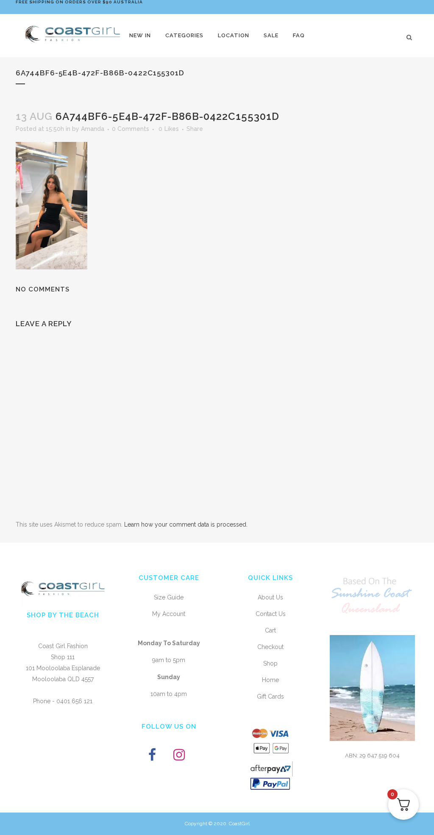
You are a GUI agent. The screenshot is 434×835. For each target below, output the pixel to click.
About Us (270, 597)
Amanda (92, 128)
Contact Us (271, 613)
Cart (270, 630)
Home (270, 680)
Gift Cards (270, 696)
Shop (270, 663)
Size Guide (169, 597)
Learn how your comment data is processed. (186, 524)
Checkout (270, 647)
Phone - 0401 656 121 (62, 701)
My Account (168, 613)
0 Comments (130, 128)
